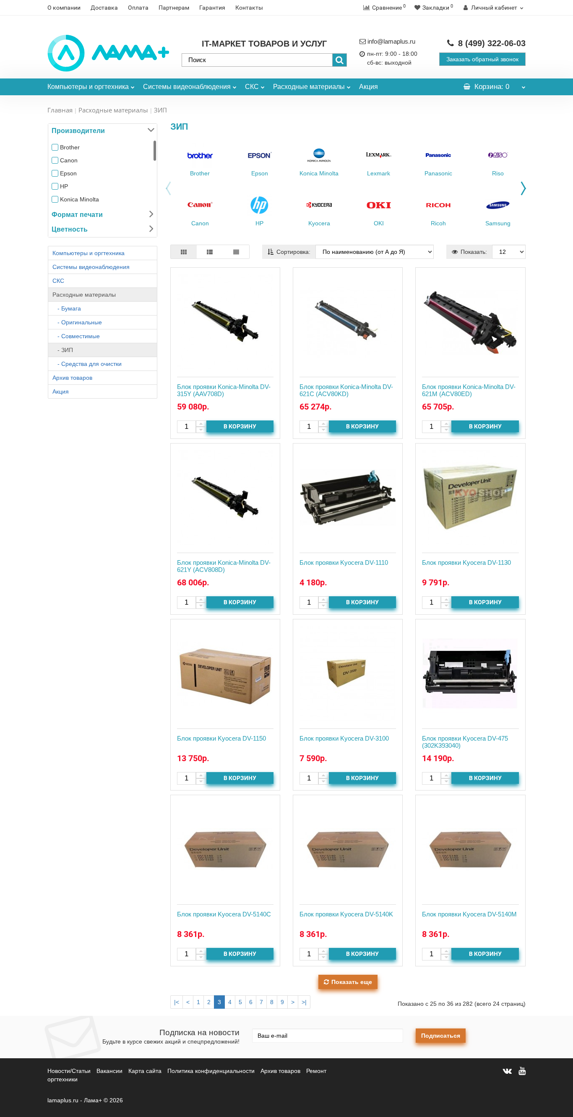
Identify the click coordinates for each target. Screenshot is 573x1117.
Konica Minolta (79, 199)
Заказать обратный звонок (482, 59)
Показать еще (351, 982)
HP (64, 186)
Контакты (249, 7)
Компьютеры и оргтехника (88, 86)
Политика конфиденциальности (211, 1070)
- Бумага (66, 308)
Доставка (104, 7)
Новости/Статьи (69, 1070)
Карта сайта (144, 1070)
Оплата (138, 7)
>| (304, 1002)
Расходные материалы (309, 86)
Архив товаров (72, 377)
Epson (68, 173)
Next (525, 186)
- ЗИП (62, 350)
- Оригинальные (77, 322)
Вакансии (109, 1070)
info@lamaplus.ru (391, 41)
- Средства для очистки (87, 363)
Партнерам (174, 7)
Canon (69, 160)
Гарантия (212, 7)
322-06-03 (492, 43)
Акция (368, 86)
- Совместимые (76, 336)
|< (176, 1002)
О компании (64, 7)
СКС (252, 86)
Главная (60, 110)
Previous (166, 190)
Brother (70, 147)
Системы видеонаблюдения (187, 86)
